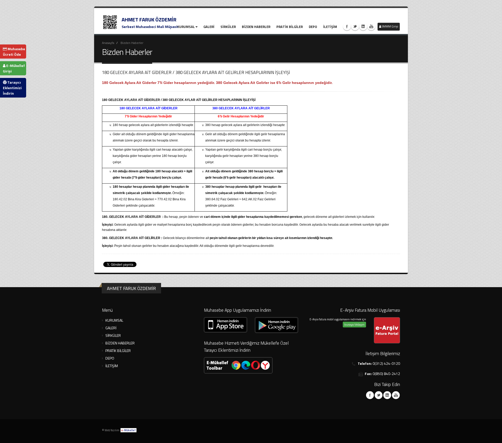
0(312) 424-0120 (386, 363)
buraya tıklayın (354, 324)
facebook (347, 26)
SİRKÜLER (228, 26)
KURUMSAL (186, 26)
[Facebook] (370, 395)
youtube (371, 26)
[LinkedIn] (387, 395)
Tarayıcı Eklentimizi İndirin (12, 87)
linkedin (363, 26)
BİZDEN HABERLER (256, 26)
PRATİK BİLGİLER (289, 26)
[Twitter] (379, 395)
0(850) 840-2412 (386, 373)
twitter (355, 26)
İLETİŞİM (330, 26)
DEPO (313, 26)
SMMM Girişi (389, 26)
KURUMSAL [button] (114, 320)
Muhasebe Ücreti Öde (14, 51)
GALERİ (208, 26)
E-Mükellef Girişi (14, 68)
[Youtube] (396, 395)
